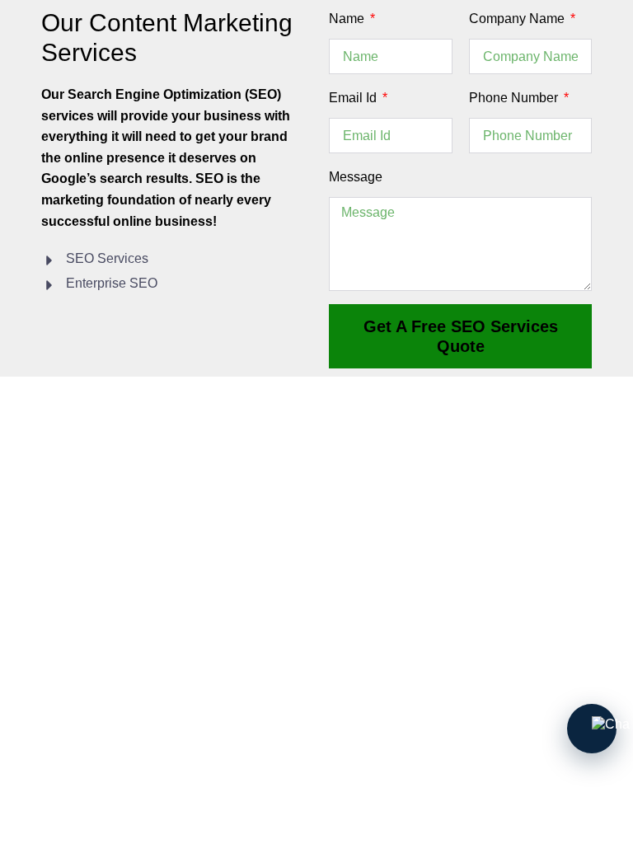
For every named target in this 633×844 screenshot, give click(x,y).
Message (355, 177)
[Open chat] (592, 728)
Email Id (354, 98)
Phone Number (515, 98)
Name (348, 19)
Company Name (518, 19)
